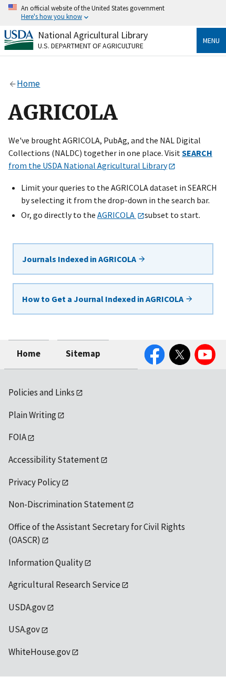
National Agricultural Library (93, 35)
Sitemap (83, 353)
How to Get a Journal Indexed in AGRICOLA (103, 299)
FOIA (17, 437)
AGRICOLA (116, 215)
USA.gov (24, 629)
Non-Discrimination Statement (67, 504)
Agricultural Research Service (64, 584)
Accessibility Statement (53, 459)
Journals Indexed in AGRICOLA (80, 259)
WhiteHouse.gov (39, 652)
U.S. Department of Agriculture (90, 45)
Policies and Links (41, 392)
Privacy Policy (34, 482)
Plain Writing (32, 415)
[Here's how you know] (113, 13)
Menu (211, 40)
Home (28, 353)
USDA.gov (27, 607)
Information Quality (45, 562)
